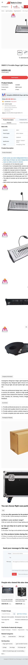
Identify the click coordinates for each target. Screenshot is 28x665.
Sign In (3, 112)
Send (14, 574)
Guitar (2, 622)
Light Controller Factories (21, 643)
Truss (4, 636)
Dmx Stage (12, 647)
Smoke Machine (12, 636)
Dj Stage (4, 647)
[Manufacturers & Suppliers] (14, 2)
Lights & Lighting (9, 11)
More (2, 653)
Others (16, 622)
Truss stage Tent (5, 619)
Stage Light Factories (8, 643)
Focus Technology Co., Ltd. (18, 659)
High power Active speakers (7, 617)
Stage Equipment (17, 11)
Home (2, 11)
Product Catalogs (22, 614)
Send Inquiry (14, 77)
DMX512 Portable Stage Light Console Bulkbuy (13, 651)
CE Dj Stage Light (22, 647)
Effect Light (21, 636)
